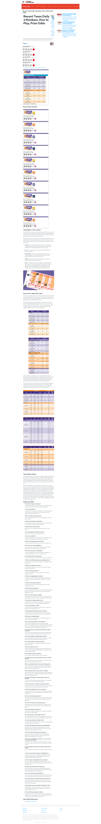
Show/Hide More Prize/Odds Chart (30, 103)
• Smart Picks (37, 67)
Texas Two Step (56, 6)
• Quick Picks (42, 67)
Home (33, 6)
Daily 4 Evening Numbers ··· (52, 30)
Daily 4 (66, 6)
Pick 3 (62, 6)
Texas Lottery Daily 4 (33, 801)
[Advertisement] (67, 45)
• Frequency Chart (31, 67)
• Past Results (25, 67)
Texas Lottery (26, 6)
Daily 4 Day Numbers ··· (52, 26)
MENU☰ (52, 15)
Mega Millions (43, 6)
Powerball (37, 6)
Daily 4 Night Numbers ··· (52, 34)
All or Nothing (76, 6)
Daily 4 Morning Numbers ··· (52, 22)
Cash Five (70, 6)
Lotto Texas (49, 6)
